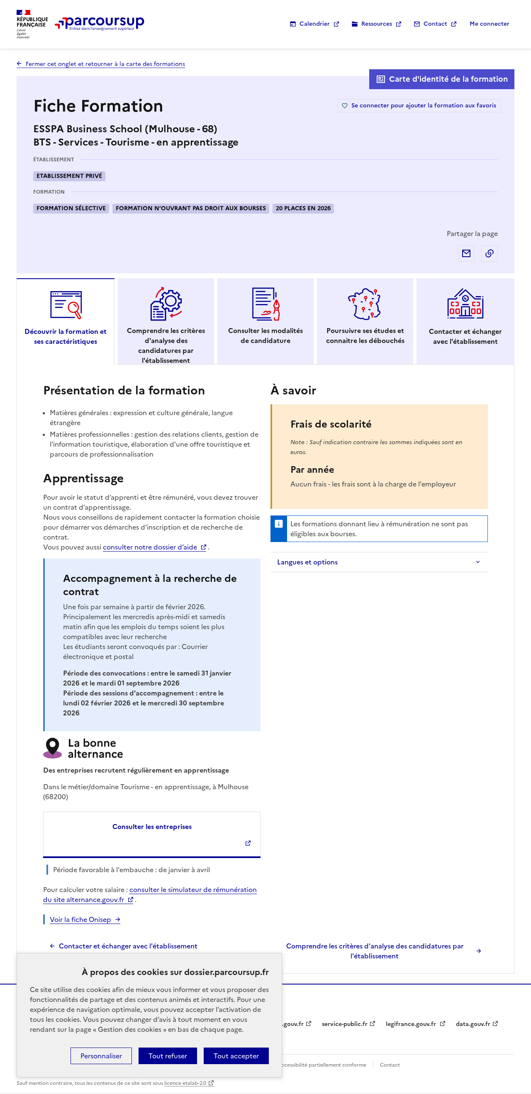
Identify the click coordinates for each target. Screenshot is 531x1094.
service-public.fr (345, 1024)
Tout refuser (168, 1056)
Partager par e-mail (466, 253)
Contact (435, 23)
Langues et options (307, 562)
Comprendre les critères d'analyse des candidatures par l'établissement (374, 951)
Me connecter (489, 23)
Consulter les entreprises (152, 826)
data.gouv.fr (473, 1024)
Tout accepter (236, 1056)
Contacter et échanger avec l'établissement (128, 946)
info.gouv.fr (287, 1024)
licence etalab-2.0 (185, 1083)
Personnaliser (101, 1056)
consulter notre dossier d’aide (150, 547)
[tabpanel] (265, 671)
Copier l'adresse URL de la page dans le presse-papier (489, 253)
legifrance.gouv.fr (412, 1024)
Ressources (376, 23)
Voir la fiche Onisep (80, 919)
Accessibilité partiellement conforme (322, 1065)
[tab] (65, 321)
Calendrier (315, 23)
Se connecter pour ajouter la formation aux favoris (423, 105)
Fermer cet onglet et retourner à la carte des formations (105, 64)
